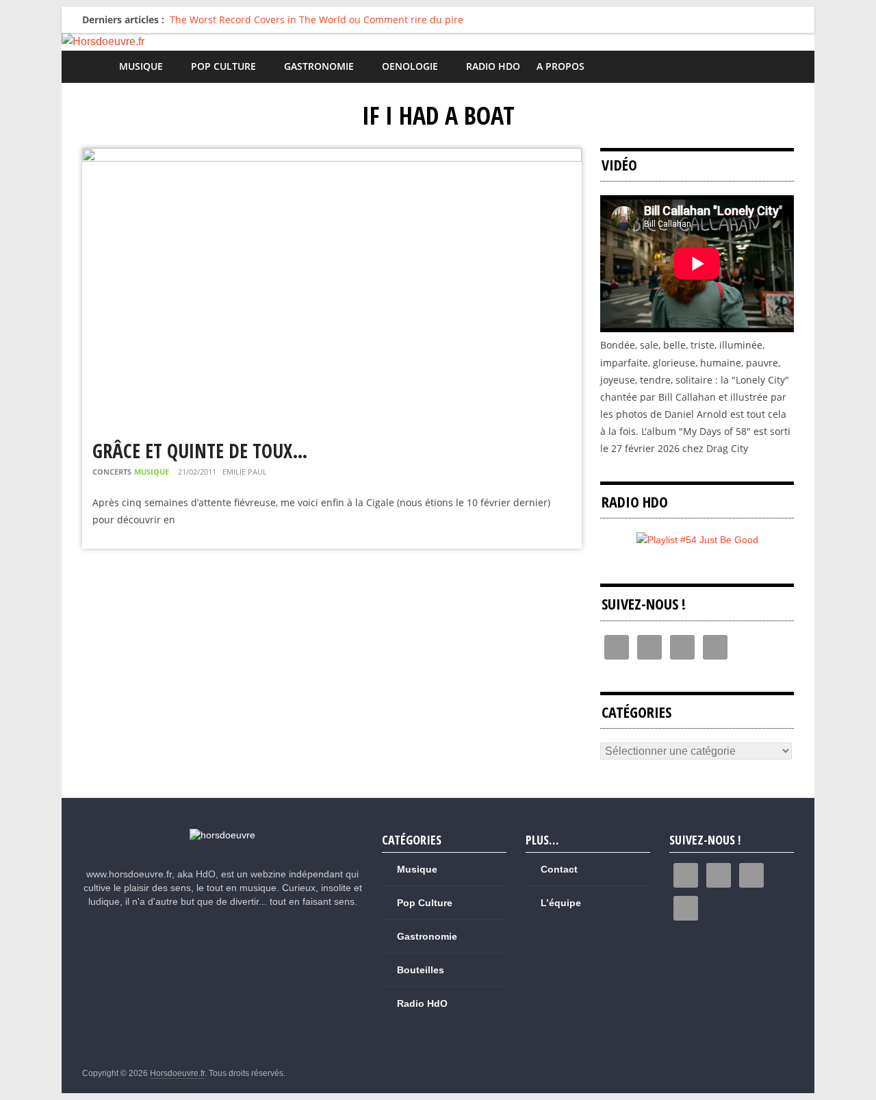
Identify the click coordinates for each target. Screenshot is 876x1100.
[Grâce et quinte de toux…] (332, 156)
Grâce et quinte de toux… (200, 451)
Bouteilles (420, 969)
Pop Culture (223, 66)
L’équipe (561, 902)
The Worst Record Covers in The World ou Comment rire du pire (316, 19)
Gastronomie (319, 66)
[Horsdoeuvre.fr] (438, 42)
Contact (559, 869)
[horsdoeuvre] (222, 834)
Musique (141, 66)
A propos (560, 66)
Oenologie (410, 66)
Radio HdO (493, 66)
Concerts (111, 471)
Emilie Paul (244, 471)
